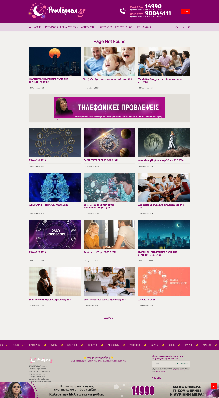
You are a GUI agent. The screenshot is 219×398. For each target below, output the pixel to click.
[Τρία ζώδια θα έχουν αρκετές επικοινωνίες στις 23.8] (164, 61)
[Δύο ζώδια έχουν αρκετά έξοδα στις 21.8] (109, 282)
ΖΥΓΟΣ (37, 345)
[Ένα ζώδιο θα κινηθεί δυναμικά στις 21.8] (55, 281)
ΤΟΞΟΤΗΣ (75, 345)
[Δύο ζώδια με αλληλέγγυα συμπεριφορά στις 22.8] (164, 187)
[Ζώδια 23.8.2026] (55, 142)
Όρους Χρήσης (160, 371)
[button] (30, 27)
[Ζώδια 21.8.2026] (164, 281)
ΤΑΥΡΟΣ (172, 345)
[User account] (183, 27)
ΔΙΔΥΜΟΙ (190, 345)
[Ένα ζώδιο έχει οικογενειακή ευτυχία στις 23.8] (109, 61)
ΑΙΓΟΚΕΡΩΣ (96, 345)
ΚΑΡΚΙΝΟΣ (210, 345)
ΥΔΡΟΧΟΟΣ (118, 345)
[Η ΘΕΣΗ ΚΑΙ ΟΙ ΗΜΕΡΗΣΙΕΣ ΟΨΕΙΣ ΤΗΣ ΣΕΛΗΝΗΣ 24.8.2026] (55, 61)
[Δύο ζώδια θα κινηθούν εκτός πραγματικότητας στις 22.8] (109, 187)
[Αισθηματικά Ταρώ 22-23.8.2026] (109, 234)
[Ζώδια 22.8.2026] (55, 234)
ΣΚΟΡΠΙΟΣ (56, 345)
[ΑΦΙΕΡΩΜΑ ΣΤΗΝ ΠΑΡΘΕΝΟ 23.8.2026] (55, 187)
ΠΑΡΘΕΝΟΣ (17, 345)
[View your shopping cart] (189, 27)
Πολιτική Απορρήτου (180, 370)
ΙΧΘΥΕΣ (137, 345)
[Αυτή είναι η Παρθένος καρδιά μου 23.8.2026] (164, 142)
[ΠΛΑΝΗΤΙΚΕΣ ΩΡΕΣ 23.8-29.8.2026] (109, 142)
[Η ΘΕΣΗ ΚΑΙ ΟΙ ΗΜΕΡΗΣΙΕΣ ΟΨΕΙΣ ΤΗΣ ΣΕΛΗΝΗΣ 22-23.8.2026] (164, 234)
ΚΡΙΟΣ (155, 345)
